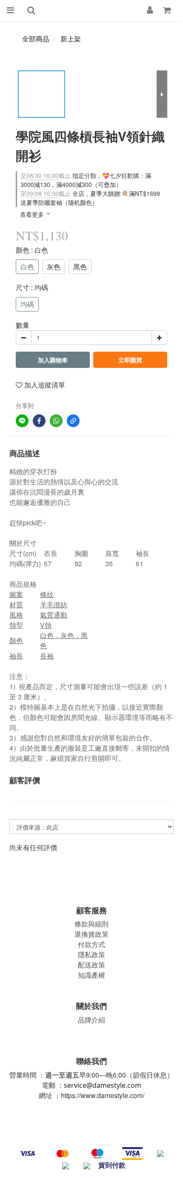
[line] (22, 420)
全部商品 (35, 39)
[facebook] (39, 420)
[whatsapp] (56, 420)
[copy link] (73, 420)
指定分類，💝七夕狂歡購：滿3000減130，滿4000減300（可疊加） (85, 180)
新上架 (70, 39)
